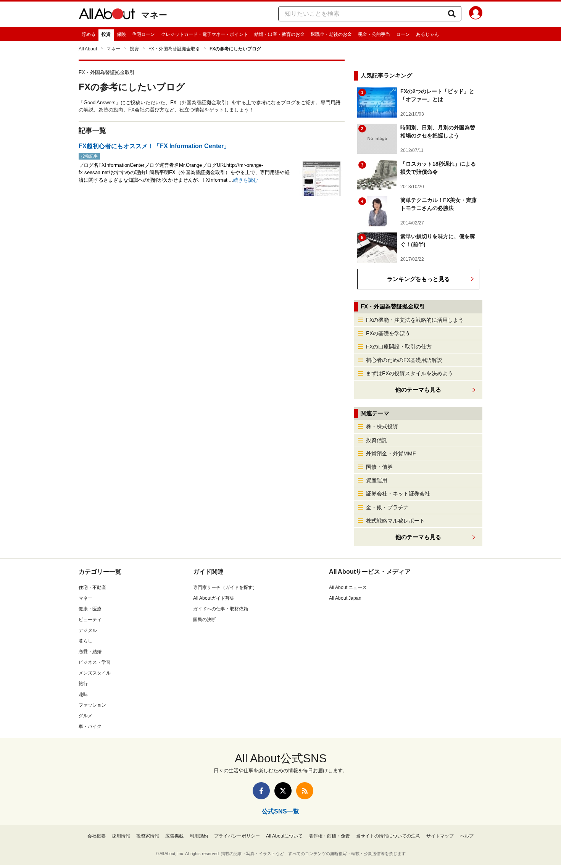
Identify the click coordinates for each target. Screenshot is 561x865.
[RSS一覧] (304, 790)
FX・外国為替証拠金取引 (174, 49)
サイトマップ (440, 836)
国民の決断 (204, 619)
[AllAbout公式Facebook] (261, 790)
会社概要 (96, 836)
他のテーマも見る (418, 537)
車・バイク (90, 726)
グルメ (85, 715)
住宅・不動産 (92, 587)
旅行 (83, 683)
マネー (154, 15)
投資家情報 (147, 836)
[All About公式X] (283, 790)
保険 (121, 34)
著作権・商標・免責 (329, 836)
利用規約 (199, 836)
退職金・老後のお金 (331, 34)
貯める (88, 34)
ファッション (92, 705)
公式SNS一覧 (280, 811)
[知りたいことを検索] (452, 13)
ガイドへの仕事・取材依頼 (220, 609)
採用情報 (121, 836)
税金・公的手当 (374, 34)
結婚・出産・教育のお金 (279, 34)
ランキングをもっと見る (418, 279)
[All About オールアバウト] (107, 15)
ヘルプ (467, 836)
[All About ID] (475, 14)
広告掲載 (174, 836)
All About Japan (345, 598)
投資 (106, 34)
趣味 (83, 694)
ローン (403, 34)
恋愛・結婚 (90, 651)
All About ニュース (348, 587)
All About (88, 49)
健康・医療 (90, 609)
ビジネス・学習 (95, 662)
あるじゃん (427, 34)
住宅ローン (143, 34)
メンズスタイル (95, 673)
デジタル (88, 630)
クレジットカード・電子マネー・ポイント (204, 34)
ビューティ (90, 619)
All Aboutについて (284, 836)
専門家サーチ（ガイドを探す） (225, 587)
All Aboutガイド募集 (213, 598)
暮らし (85, 641)
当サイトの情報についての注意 (388, 836)
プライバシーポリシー (237, 836)
